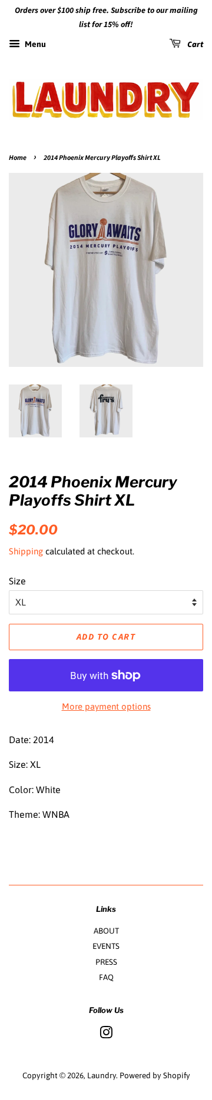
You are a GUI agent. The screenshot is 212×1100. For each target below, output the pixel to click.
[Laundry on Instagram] (106, 1034)
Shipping (26, 551)
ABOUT (106, 930)
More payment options (106, 706)
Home (17, 158)
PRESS (106, 962)
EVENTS (106, 946)
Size (17, 581)
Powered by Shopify (155, 1075)
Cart (194, 45)
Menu (34, 44)
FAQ (106, 977)
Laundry (101, 1075)
